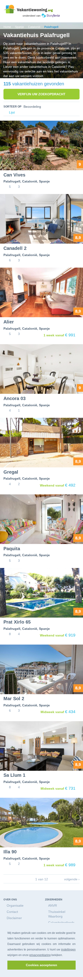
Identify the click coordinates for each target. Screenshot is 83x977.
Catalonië (29, 181)
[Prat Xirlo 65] (41, 593)
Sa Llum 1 (14, 775)
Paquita (11, 548)
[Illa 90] (41, 822)
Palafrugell (11, 181)
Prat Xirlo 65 (17, 621)
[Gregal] (41, 442)
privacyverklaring (40, 955)
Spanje (44, 181)
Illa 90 (10, 851)
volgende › (72, 879)
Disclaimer (14, 918)
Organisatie (15, 905)
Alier (8, 321)
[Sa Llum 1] (41, 746)
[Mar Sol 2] (41, 669)
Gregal (10, 472)
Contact (12, 912)
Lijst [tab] (11, 112)
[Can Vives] (41, 145)
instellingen (68, 949)
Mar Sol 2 (13, 698)
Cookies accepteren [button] (41, 965)
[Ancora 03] (41, 369)
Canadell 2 (15, 248)
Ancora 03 (14, 398)
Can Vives (14, 174)
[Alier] (41, 292)
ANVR (52, 905)
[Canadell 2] (41, 219)
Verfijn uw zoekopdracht (41, 94)
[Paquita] (41, 519)
